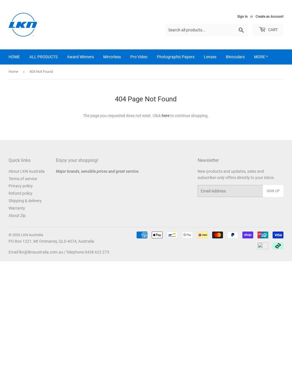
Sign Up (273, 191)
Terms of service (23, 178)
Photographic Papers (175, 57)
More (259, 57)
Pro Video (138, 57)
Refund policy (21, 193)
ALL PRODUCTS (43, 57)
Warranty (17, 208)
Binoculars (235, 57)
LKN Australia (32, 235)
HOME (14, 57)
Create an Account (269, 17)
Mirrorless (112, 57)
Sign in (242, 17)
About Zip (17, 215)
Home (13, 71)
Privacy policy (21, 186)
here (165, 115)
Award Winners (80, 57)
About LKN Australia (27, 171)
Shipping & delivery (25, 200)
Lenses (210, 57)
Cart (272, 29)
